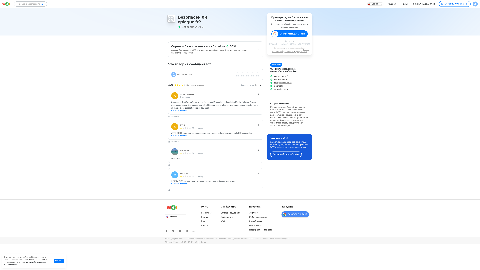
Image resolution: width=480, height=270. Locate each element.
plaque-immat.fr (281, 76)
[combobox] (30, 4)
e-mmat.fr (278, 86)
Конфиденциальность (174, 239)
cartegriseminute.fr (283, 83)
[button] (393, 4)
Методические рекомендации (240, 239)
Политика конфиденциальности (295, 52)
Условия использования (216, 239)
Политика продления (194, 239)
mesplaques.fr (280, 79)
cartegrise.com (281, 89)
